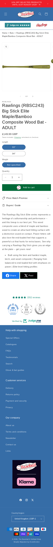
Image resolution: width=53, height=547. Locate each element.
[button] (6, 14)
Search (9, 364)
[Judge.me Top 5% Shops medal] (40, 309)
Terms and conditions (16, 432)
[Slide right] (33, 96)
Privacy (9, 407)
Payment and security (16, 401)
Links (8, 451)
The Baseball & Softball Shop (30, 539)
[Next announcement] (48, 4)
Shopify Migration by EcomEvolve (27, 542)
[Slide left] (20, 96)
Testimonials (12, 357)
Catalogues (11, 344)
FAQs (8, 351)
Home (4, 33)
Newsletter (11, 438)
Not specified (13, 165)
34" (14, 153)
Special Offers (12, 338)
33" (14, 147)
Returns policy (13, 394)
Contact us (11, 444)
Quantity (5, 171)
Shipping (17, 137)
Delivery (10, 388)
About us (10, 425)
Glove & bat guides (15, 370)
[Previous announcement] (5, 4)
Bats (12, 33)
